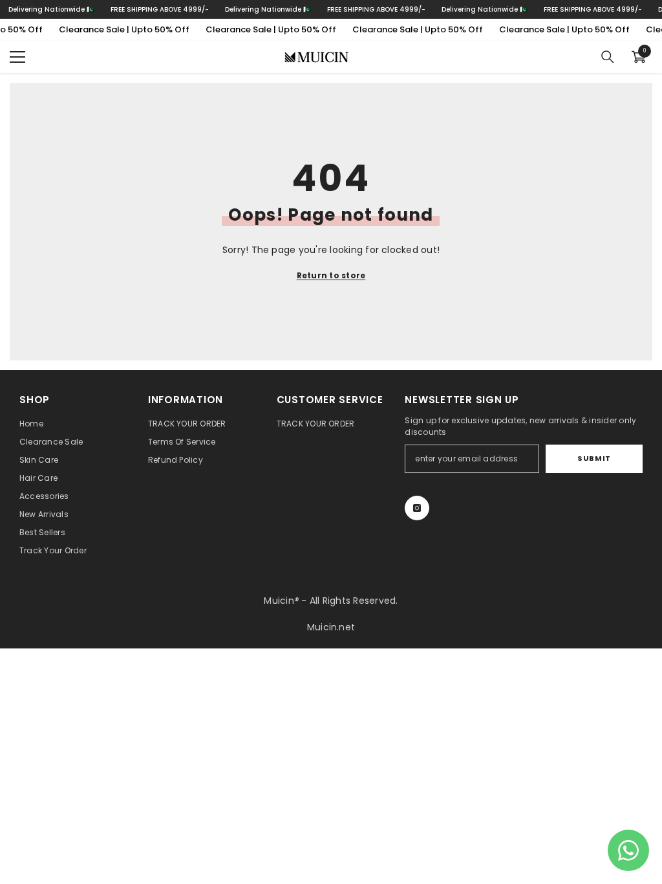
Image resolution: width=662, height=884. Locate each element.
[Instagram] (417, 508)
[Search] (607, 57)
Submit (593, 458)
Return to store (331, 275)
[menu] (17, 57)
